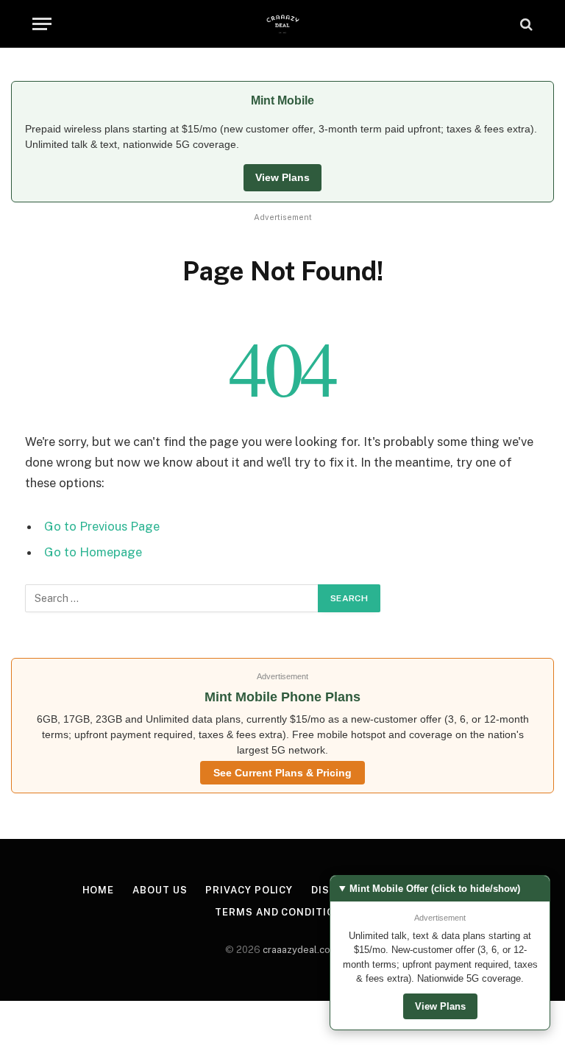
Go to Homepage (93, 552)
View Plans (282, 177)
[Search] (525, 23)
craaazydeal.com (300, 949)
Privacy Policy (249, 890)
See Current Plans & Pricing (282, 773)
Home (98, 890)
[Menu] (41, 23)
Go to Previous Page (102, 526)
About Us (159, 890)
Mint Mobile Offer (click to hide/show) (434, 888)
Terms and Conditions (282, 912)
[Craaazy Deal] (282, 24)
